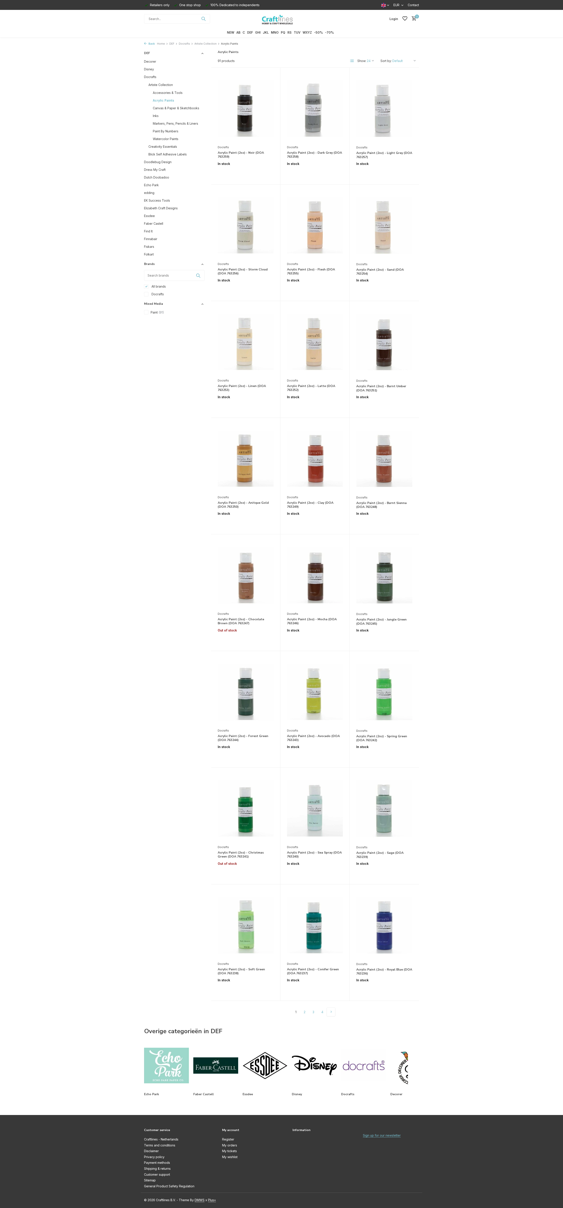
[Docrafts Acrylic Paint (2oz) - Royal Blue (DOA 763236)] (384, 925)
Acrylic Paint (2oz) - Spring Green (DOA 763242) (381, 738)
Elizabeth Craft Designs (161, 208)
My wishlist (230, 1157)
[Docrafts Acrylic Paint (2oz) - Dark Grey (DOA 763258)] (315, 108)
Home (161, 43)
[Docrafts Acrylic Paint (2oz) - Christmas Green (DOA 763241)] (246, 808)
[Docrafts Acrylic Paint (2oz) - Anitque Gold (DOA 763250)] (246, 458)
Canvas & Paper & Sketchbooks (176, 108)
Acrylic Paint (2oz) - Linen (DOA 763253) (242, 388)
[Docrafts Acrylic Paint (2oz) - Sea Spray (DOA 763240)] (315, 808)
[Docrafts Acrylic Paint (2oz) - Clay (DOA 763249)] (315, 458)
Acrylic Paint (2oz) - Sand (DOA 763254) (380, 272)
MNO (275, 32)
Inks (156, 116)
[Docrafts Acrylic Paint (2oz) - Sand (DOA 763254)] (384, 225)
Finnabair (150, 239)
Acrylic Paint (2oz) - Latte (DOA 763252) (311, 388)
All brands (158, 286)
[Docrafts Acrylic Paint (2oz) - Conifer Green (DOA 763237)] (315, 925)
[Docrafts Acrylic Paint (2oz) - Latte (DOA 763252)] (315, 342)
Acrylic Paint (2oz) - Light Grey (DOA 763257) (384, 155)
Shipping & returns (157, 1168)
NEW (230, 32)
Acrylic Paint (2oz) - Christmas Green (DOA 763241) (241, 855)
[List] (352, 61)
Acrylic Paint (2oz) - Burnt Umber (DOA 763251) (381, 388)
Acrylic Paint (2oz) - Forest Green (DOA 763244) (243, 738)
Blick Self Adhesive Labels (167, 154)
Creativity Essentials (162, 146)
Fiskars (149, 246)
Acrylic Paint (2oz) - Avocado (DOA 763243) (313, 738)
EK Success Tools (157, 200)
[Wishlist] (404, 18)
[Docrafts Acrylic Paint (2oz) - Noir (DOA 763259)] (246, 108)
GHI (258, 32)
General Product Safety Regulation (169, 1186)
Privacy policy (154, 1157)
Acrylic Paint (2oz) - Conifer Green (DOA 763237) (313, 971)
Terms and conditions (159, 1145)
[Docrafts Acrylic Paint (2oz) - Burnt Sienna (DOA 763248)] (384, 458)
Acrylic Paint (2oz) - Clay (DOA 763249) (310, 505)
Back (151, 43)
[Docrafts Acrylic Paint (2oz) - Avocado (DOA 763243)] (315, 692)
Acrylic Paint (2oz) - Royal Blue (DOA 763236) (384, 972)
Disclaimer (151, 1151)
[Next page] (331, 1011)
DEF (250, 32)
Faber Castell (153, 223)
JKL (266, 32)
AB (238, 32)
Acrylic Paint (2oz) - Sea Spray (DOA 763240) (314, 855)
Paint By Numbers (165, 131)
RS (289, 32)
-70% (329, 32)
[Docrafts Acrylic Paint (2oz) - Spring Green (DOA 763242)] (384, 692)
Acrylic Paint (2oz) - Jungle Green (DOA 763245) (381, 622)
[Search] (203, 18)
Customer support (157, 1174)
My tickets (229, 1151)
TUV (297, 32)
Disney (149, 69)
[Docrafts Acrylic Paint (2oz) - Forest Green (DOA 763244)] (246, 692)
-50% (318, 32)
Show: (361, 61)
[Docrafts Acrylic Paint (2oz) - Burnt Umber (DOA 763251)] (384, 342)
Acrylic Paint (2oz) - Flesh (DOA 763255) (311, 272)
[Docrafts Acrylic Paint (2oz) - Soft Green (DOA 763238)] (246, 925)
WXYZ (307, 32)
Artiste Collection (205, 43)
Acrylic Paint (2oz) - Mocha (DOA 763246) (312, 621)
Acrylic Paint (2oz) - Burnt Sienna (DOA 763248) (381, 505)
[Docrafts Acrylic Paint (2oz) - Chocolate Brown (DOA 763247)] (246, 575)
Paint (157, 312)
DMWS (200, 1200)
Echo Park (151, 185)
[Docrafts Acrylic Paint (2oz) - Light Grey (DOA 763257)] (384, 108)
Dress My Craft (155, 170)
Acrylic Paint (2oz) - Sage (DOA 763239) (380, 855)
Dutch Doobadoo (156, 177)
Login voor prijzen (246, 173)
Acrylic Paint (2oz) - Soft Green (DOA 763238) (241, 971)
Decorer (150, 61)
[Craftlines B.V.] (281, 18)
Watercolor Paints (165, 139)
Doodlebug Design (158, 162)
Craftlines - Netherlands (161, 1139)
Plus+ (212, 1200)
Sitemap (150, 1180)
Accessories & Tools (168, 93)
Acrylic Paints (163, 100)
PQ (283, 32)
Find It (148, 231)
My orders (229, 1145)
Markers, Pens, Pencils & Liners (175, 123)
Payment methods (157, 1162)
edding (149, 193)
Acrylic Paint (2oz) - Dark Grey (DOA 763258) (314, 155)
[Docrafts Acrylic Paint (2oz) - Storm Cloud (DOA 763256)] (246, 225)
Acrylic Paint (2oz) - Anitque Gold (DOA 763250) (243, 505)
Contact (413, 5)
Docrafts (184, 43)
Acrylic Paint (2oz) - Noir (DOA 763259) (241, 155)
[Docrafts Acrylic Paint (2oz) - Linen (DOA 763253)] (246, 342)
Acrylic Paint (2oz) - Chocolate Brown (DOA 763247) (241, 621)
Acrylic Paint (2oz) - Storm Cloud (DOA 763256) (243, 272)
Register (228, 1139)
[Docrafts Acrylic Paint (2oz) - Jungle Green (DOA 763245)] (384, 575)
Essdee (149, 216)
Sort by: (386, 61)
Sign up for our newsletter (382, 1135)
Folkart (149, 254)
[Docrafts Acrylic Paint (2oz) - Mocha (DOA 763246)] (315, 575)
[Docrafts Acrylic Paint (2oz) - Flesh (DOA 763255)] (315, 225)
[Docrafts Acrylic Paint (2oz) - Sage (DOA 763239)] (384, 808)
